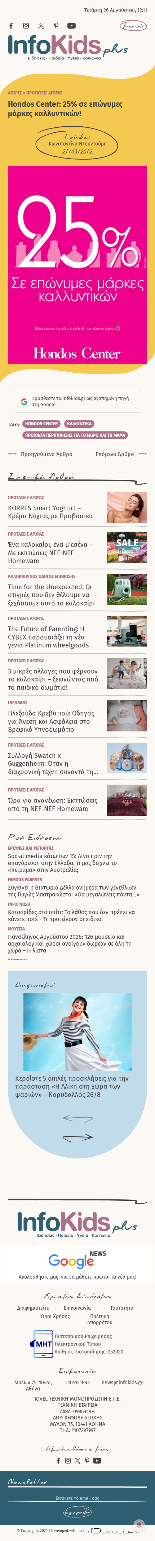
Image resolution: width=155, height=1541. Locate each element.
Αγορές (15, 93)
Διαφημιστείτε (33, 1308)
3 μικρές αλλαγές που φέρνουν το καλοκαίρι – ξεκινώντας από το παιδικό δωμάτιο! (53, 679)
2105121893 (77, 1383)
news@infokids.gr (122, 1383)
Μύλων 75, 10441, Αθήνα (33, 1386)
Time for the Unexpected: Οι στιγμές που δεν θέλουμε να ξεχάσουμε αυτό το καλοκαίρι (51, 595)
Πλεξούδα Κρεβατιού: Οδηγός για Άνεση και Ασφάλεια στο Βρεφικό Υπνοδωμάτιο (51, 721)
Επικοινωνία (77, 1308)
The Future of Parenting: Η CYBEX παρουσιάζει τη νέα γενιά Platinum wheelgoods (48, 637)
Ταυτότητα (121, 1308)
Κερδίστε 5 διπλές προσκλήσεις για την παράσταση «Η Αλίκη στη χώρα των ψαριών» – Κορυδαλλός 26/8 (72, 1087)
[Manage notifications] (139, 1525)
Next (77, 1138)
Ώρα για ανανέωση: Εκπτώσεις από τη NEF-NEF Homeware (52, 805)
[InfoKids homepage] (68, 47)
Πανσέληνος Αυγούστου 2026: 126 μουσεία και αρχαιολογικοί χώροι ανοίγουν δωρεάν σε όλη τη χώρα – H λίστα (70, 943)
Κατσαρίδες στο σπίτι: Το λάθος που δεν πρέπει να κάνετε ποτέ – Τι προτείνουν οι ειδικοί (71, 916)
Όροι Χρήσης (55, 1316)
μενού (133, 25)
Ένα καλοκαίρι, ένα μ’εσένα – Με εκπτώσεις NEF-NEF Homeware (50, 553)
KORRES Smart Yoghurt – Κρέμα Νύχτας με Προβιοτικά (50, 512)
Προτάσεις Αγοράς (44, 93)
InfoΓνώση (19, 904)
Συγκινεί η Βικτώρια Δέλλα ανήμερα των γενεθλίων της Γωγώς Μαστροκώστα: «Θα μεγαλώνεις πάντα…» (74, 891)
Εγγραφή (77, 1512)
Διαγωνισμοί (35, 984)
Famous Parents (25, 879)
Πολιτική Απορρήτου (99, 1319)
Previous (77, 1119)
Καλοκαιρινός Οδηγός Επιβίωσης (41, 576)
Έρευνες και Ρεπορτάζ (31, 848)
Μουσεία (16, 929)
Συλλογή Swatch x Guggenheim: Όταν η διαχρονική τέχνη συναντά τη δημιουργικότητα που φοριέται (53, 764)
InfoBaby (17, 702)
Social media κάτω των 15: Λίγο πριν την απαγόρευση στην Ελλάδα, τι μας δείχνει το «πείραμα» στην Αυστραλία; (62, 863)
